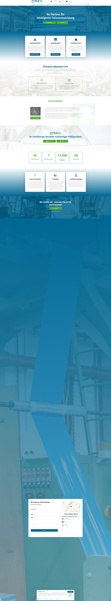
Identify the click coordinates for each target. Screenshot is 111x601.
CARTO (79, 511)
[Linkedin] (88, 4)
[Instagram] (86, 4)
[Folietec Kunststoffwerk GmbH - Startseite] (37, 1)
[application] (71, 506)
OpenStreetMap (73, 511)
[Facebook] (84, 4)
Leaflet (70, 511)
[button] (71, 506)
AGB (38, 532)
